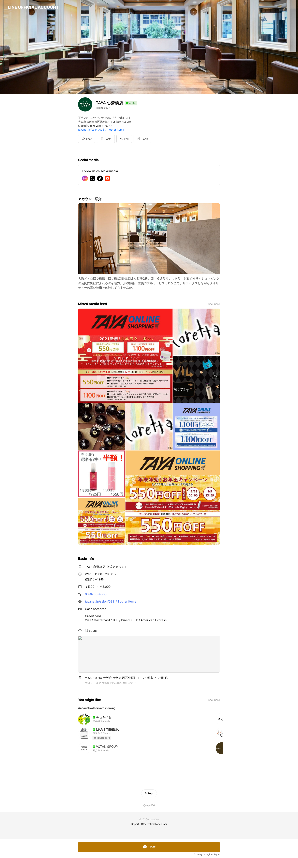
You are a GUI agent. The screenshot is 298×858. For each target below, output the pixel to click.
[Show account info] (131, 103)
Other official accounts (154, 824)
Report (135, 824)
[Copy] (166, 678)
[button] (106, 139)
